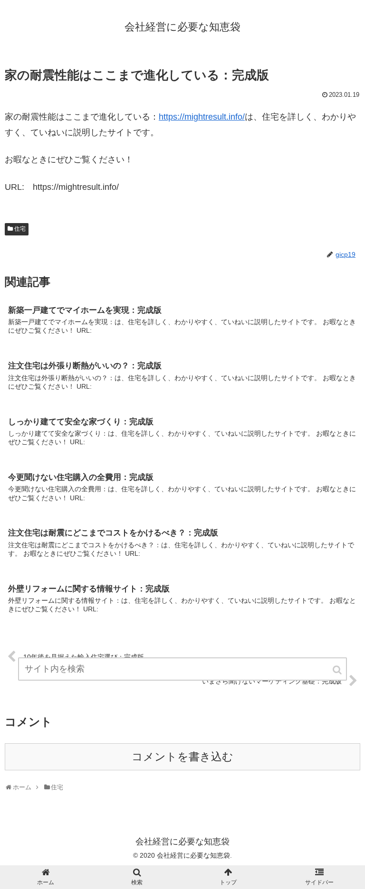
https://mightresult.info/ (202, 117)
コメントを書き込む (182, 757)
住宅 (20, 228)
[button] (338, 670)
